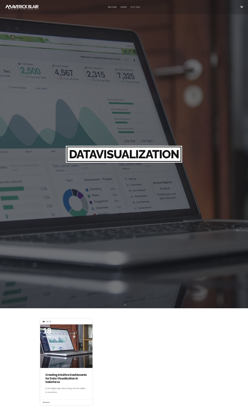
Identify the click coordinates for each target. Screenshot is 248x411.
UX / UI (48, 321)
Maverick (46, 402)
